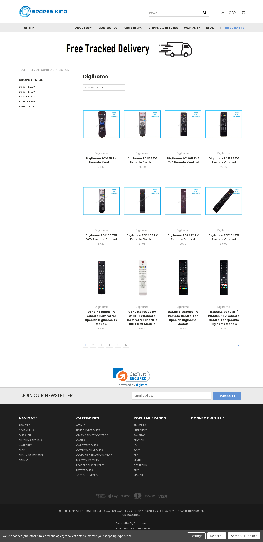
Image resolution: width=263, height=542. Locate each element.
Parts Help (131, 28)
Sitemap (23, 460)
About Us (82, 28)
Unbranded (140, 430)
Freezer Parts (84, 470)
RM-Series (140, 425)
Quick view (101, 116)
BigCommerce (138, 523)
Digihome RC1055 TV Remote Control (101, 160)
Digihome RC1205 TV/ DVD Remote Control (183, 160)
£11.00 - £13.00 (27, 96)
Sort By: (89, 87)
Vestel (137, 460)
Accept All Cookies (244, 536)
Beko (136, 470)
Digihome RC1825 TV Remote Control (224, 160)
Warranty (192, 28)
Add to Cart (101, 131)
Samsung (139, 435)
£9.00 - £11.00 (27, 92)
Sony (137, 450)
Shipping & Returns (163, 28)
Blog (210, 28)
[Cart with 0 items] (243, 12)
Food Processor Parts (90, 465)
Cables (80, 440)
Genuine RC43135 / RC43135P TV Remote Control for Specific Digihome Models (224, 318)
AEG (136, 455)
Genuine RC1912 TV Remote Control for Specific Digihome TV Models (101, 318)
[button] (131, 377)
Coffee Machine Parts (89, 450)
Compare (100, 124)
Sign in (23, 455)
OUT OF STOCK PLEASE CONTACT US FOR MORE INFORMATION (142, 131)
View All (138, 475)
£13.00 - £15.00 (27, 101)
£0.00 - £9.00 (27, 87)
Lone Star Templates (138, 528)
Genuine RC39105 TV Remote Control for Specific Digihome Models (183, 318)
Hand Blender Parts (88, 430)
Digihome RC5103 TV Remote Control (224, 237)
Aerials (80, 425)
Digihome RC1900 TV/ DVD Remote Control (101, 237)
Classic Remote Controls (92, 435)
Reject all (216, 536)
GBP (232, 12)
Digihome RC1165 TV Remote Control (142, 160)
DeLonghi (139, 440)
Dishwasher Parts (87, 460)
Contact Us (108, 28)
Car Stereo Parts (87, 445)
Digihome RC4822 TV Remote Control (183, 237)
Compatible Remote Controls (94, 455)
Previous (253, 530)
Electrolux (140, 465)
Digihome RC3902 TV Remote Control (142, 237)
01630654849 (234, 28)
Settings (196, 536)
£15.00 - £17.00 (27, 106)
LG (135, 445)
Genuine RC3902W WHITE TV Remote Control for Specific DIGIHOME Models (142, 318)
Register (37, 455)
